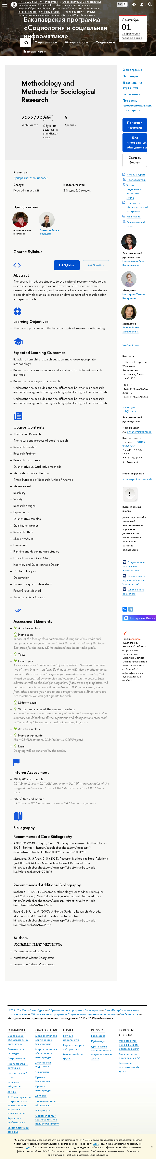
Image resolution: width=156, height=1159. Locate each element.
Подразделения (17, 1058)
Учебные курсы (136, 174)
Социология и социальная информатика (133, 566)
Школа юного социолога (133, 591)
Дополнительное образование (45, 1103)
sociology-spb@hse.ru (129, 409)
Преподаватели (136, 180)
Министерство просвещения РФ (129, 1056)
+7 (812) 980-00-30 (133, 444)
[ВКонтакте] (124, 609)
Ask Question (96, 265)
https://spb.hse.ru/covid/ (137, 479)
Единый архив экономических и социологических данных (101, 1052)
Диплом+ (41, 1095)
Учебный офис (131, 345)
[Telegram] (130, 609)
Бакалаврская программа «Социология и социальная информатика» (65, 28)
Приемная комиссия (134, 125)
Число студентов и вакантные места (134, 191)
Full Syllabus (67, 265)
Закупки (12, 1091)
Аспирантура (42, 1110)
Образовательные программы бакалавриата (74, 1010)
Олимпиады (42, 1072)
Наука (68, 1030)
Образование (46, 1030)
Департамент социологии (30, 178)
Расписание (134, 216)
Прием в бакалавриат (42, 1079)
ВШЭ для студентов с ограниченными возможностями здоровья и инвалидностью (19, 1105)
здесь (96, 1143)
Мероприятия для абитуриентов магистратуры (46, 1053)
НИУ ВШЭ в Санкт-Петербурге (26, 1010)
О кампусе (17, 1030)
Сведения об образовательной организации (18, 1040)
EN (125, 4)
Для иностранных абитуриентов (137, 142)
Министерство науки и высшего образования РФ (129, 1044)
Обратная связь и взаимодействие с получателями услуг (47, 1120)
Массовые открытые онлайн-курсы (130, 1067)
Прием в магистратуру (43, 1088)
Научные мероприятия (71, 1038)
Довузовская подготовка (43, 1064)
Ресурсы (98, 1030)
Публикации (98, 1041)
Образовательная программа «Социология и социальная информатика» (74, 1014)
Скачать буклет (135, 159)
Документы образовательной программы (137, 207)
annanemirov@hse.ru (139, 431)
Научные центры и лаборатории (73, 1047)
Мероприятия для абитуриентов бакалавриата (46, 1040)
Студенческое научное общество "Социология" (133, 580)
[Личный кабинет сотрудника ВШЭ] (142, 4)
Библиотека (98, 1036)
